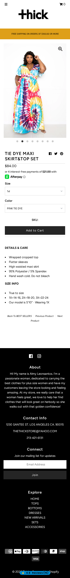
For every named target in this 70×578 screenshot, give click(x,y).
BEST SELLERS (24, 316)
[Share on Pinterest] (61, 154)
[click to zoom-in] (60, 49)
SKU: (35, 220)
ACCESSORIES (35, 527)
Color (8, 201)
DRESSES (35, 513)
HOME (35, 499)
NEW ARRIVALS (34, 517)
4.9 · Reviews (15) (37, 573)
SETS (35, 522)
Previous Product (44, 316)
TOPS (35, 503)
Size (7, 183)
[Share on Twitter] (55, 154)
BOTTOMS (35, 508)
